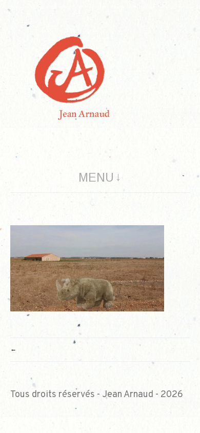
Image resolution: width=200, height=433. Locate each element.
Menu (96, 177)
